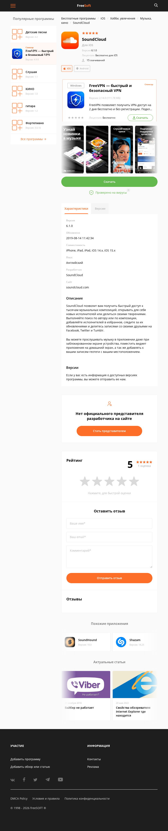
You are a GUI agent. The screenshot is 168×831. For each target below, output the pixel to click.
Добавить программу (25, 759)
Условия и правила (46, 798)
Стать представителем (109, 431)
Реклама (93, 767)
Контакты (94, 759)
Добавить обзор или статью (30, 767)
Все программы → (33, 139)
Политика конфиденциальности (87, 798)
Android (84, 68)
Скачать (109, 182)
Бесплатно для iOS (106, 55)
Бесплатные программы (78, 18)
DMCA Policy (18, 798)
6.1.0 (89, 50)
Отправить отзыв (109, 578)
